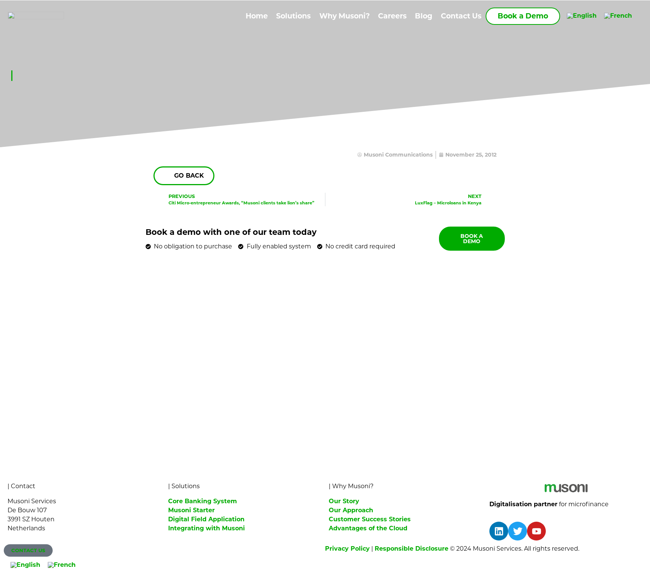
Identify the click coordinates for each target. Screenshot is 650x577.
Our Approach (351, 510)
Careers (392, 16)
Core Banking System (202, 501)
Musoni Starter (191, 510)
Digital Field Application (206, 519)
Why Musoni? (344, 16)
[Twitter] (517, 531)
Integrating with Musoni (206, 528)
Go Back (189, 175)
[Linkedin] (498, 531)
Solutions (293, 16)
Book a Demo (523, 16)
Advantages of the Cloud (368, 528)
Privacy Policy (347, 548)
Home (257, 16)
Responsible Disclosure (411, 548)
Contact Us (461, 16)
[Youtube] (536, 531)
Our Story (344, 501)
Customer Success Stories (370, 519)
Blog (423, 16)
